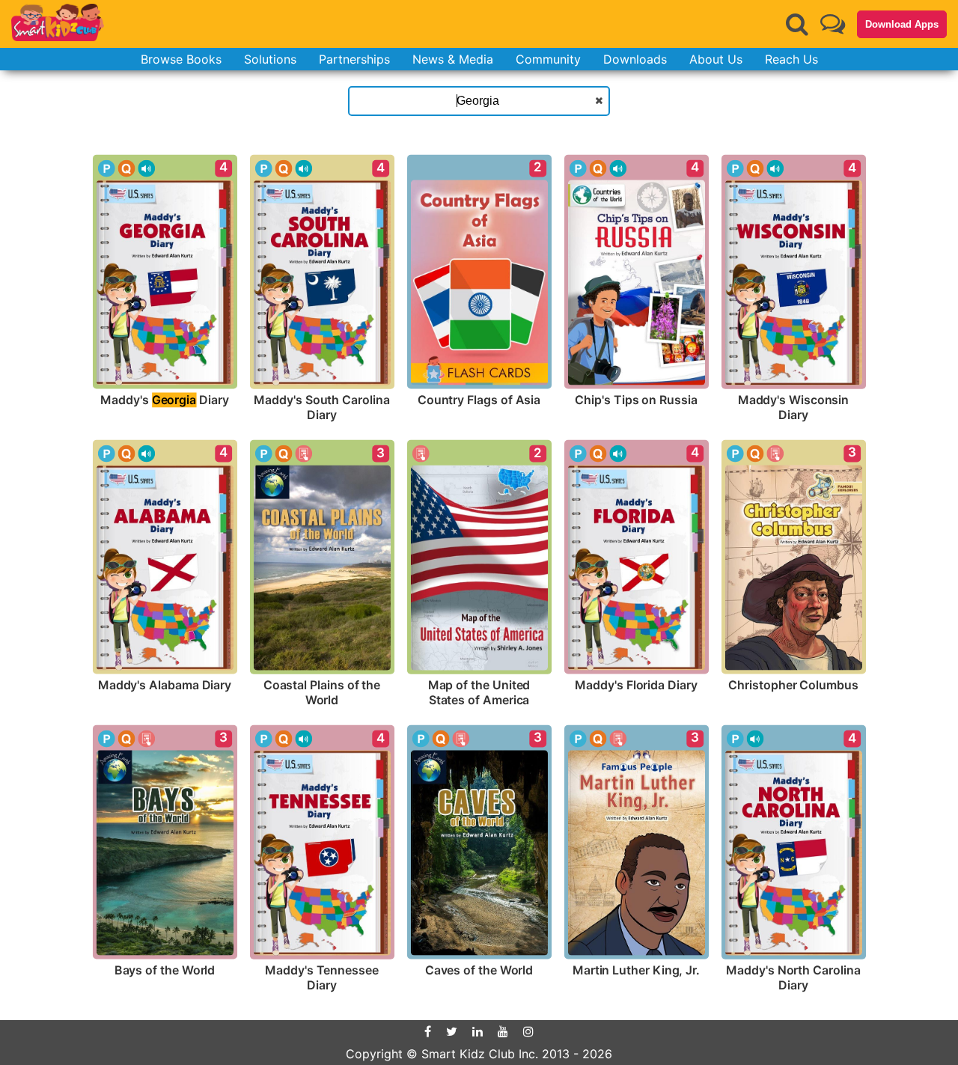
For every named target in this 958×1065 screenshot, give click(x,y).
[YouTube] (503, 1031)
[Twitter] (451, 1031)
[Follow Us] (832, 23)
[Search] (797, 24)
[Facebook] (428, 1031)
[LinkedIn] (477, 1031)
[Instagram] (528, 1031)
